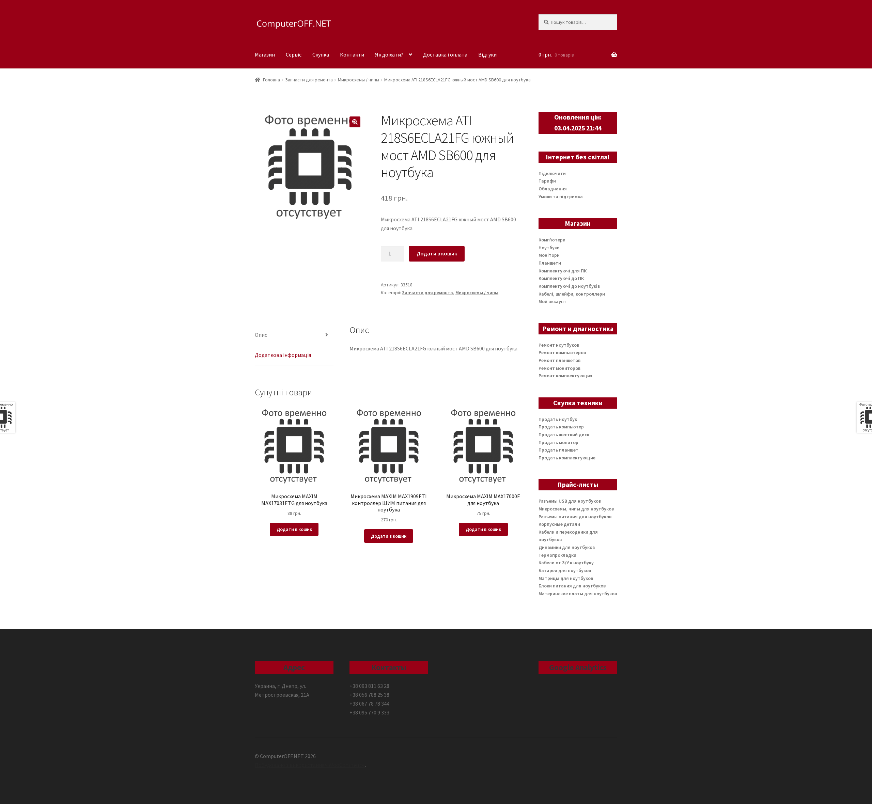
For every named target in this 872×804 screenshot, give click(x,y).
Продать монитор (558, 442)
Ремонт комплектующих (565, 376)
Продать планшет (558, 450)
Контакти (352, 54)
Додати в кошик (437, 253)
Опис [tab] (261, 334)
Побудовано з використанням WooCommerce (310, 764)
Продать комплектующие (567, 458)
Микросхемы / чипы (358, 80)
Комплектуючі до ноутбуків (569, 286)
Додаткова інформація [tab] (283, 354)
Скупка (320, 54)
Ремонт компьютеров (562, 352)
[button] (354, 121)
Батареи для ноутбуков (565, 570)
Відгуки (487, 54)
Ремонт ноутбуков (559, 345)
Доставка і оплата (445, 54)
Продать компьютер (561, 427)
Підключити (552, 173)
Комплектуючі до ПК (561, 278)
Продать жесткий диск (564, 434)
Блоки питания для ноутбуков (572, 586)
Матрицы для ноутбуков (566, 578)
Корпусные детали (559, 524)
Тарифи (547, 181)
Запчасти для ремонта (309, 80)
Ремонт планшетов (559, 360)
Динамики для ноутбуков (567, 547)
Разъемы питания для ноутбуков (575, 517)
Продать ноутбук (558, 419)
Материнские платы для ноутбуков (578, 593)
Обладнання (553, 189)
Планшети (550, 263)
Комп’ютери (552, 240)
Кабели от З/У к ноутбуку (566, 562)
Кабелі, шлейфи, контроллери (572, 294)
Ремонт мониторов (559, 368)
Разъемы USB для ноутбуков (570, 501)
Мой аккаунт (552, 301)
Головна (271, 80)
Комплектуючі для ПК (563, 271)
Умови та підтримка (561, 196)
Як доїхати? (389, 54)
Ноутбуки (549, 248)
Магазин (265, 54)
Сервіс (293, 54)
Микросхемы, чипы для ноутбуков (576, 509)
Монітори (549, 255)
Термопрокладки (557, 555)
